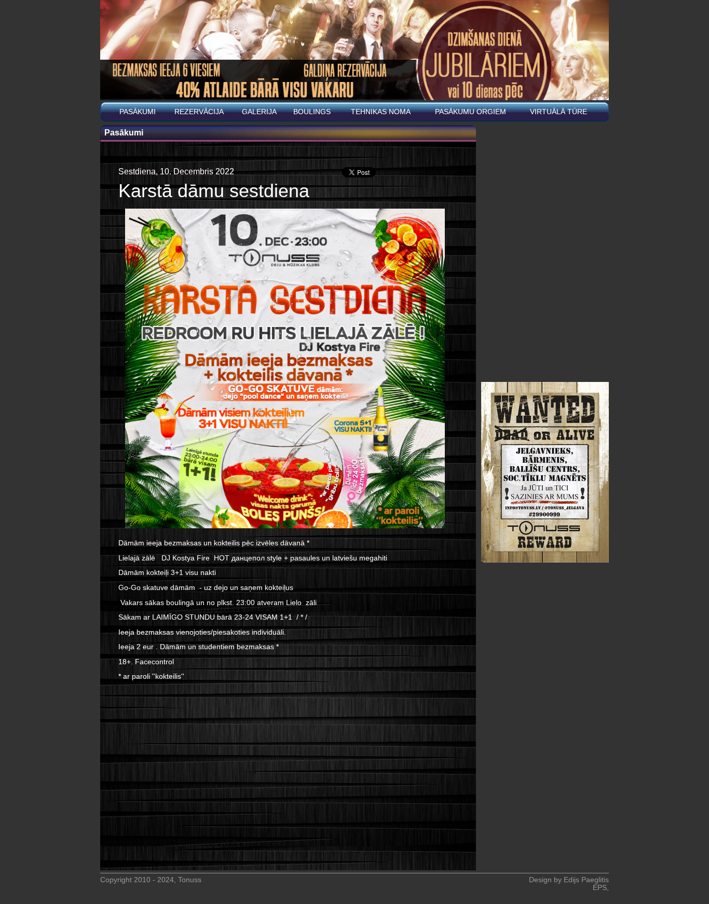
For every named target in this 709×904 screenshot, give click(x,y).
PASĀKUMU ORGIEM (470, 112)
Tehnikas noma (381, 112)
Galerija (259, 112)
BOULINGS (312, 112)
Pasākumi (137, 112)
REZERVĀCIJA (199, 112)
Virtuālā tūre (558, 112)
